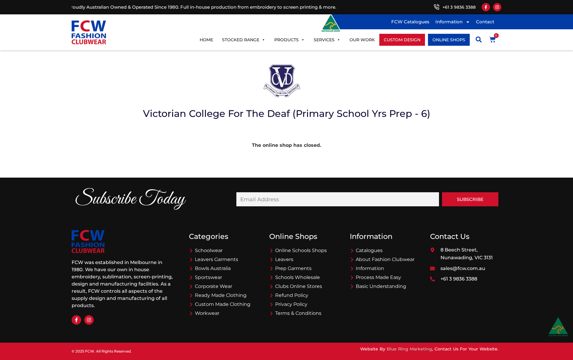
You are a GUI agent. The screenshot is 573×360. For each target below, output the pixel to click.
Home (206, 39)
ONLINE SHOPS (448, 39)
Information (449, 22)
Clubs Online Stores (298, 286)
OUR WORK (362, 39)
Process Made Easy (378, 277)
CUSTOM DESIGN (402, 39)
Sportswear (208, 277)
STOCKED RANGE (240, 39)
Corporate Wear (213, 286)
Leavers (284, 259)
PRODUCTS (286, 39)
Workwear (207, 313)
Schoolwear (209, 250)
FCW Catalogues (410, 22)
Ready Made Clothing (221, 295)
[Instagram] (497, 7)
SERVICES (324, 39)
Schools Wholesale (297, 277)
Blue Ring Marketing (409, 349)
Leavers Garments (216, 259)
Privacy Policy (291, 304)
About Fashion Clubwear (385, 259)
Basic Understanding (381, 286)
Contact (485, 22)
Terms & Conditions (298, 313)
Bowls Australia (213, 268)
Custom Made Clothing (222, 304)
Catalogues (369, 250)
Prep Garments (293, 268)
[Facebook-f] (486, 7)
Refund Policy (291, 295)
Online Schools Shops (301, 250)
